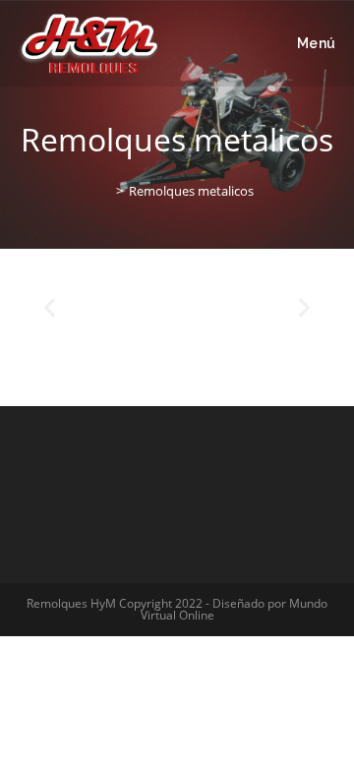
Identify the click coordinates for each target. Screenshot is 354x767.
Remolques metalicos (191, 191)
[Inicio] (105, 191)
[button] (49, 307)
